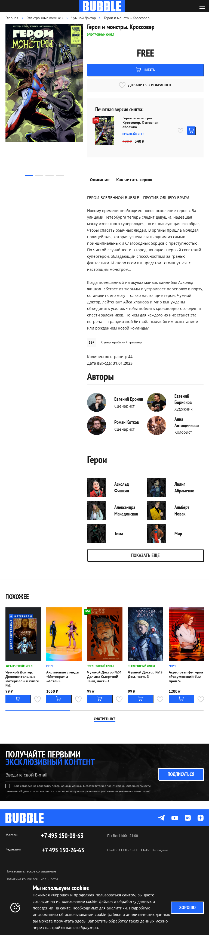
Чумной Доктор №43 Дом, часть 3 (145, 674)
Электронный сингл (18, 666)
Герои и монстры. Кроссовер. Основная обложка (140, 122)
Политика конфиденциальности (31, 879)
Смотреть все (104, 718)
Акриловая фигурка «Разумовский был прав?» (186, 676)
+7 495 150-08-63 (62, 836)
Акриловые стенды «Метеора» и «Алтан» (62, 676)
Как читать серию (134, 179)
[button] (29, 175)
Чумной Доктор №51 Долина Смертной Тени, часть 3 (104, 676)
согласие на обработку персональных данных (51, 786)
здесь (80, 921)
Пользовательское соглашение (30, 871)
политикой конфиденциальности (128, 786)
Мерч (49, 666)
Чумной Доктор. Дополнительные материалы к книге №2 (22, 679)
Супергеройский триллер (121, 342)
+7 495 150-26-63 (63, 850)
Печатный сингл (133, 134)
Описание (99, 179)
